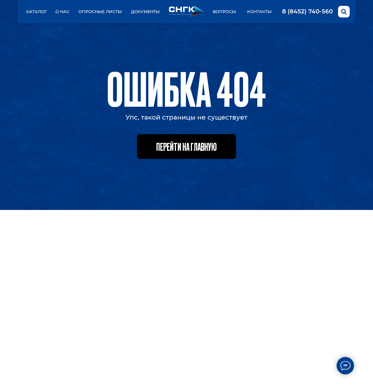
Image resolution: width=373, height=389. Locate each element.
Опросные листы (100, 11)
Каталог (36, 11)
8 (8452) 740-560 (307, 11)
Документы (145, 11)
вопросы (224, 11)
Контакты (259, 11)
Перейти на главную (186, 146)
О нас (62, 11)
